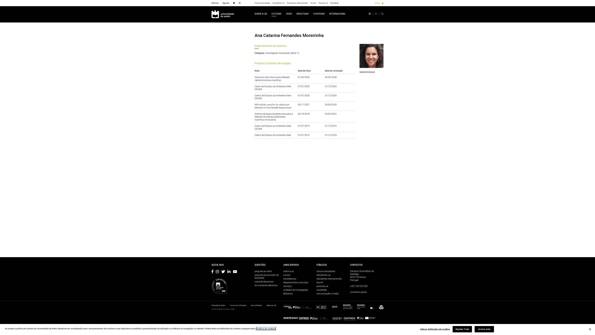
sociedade (322, 290)
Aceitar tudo (484, 329)
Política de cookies (266, 328)
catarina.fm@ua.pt (367, 72)
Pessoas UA (323, 3)
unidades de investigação (295, 290)
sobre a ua (261, 14)
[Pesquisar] (382, 14)
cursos (286, 275)
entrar (377, 3)
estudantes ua (323, 275)
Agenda (226, 3)
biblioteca (288, 293)
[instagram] (239, 3)
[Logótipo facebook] (212, 272)
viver (289, 14)
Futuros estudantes (262, 3)
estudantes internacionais (329, 278)
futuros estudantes (326, 271)
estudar (276, 14)
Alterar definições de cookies (435, 329)
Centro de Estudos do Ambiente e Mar (273, 135)
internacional (337, 14)
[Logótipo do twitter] (223, 272)
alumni (320, 282)
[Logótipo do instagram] (217, 272)
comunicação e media (328, 293)
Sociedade (334, 3)
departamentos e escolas (295, 282)
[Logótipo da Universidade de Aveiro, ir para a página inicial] (223, 14)
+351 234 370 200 (359, 286)
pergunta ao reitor (263, 271)
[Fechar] (590, 329)
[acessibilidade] (369, 14)
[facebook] (234, 3)
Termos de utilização (238, 305)
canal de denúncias (264, 281)
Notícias (215, 3)
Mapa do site (271, 305)
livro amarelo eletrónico (266, 285)
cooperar (319, 14)
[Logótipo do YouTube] (235, 272)
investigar (303, 14)
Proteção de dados (218, 305)
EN (376, 14)
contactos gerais (358, 292)
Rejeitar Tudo (462, 329)
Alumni (313, 3)
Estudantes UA (279, 3)
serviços (287, 286)
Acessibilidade (256, 305)
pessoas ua (322, 286)
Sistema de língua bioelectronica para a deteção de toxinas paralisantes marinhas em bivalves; (274, 117)
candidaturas (289, 278)
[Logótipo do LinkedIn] (229, 272)
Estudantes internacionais (297, 3)
